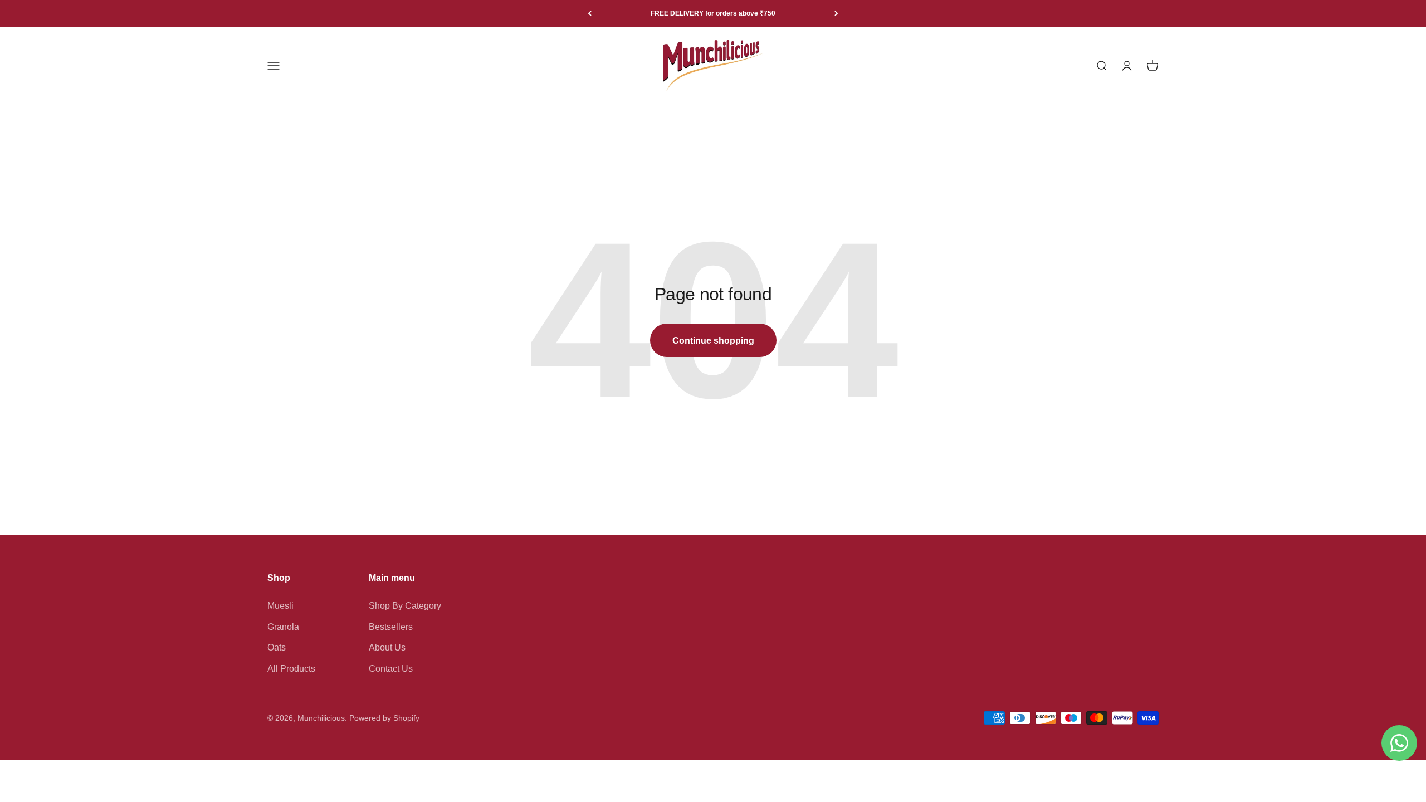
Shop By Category (405, 605)
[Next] (836, 13)
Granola (283, 627)
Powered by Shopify (384, 717)
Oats (276, 647)
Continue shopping (713, 340)
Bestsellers (391, 627)
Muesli (280, 605)
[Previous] (590, 13)
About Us (387, 647)
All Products (291, 668)
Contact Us (391, 668)
